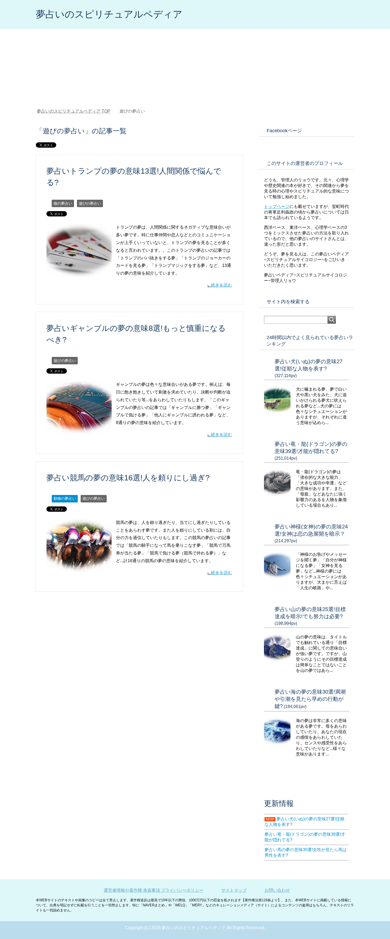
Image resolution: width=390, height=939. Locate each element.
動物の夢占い (65, 498)
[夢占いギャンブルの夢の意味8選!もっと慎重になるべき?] (79, 430)
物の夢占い (63, 203)
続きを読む (221, 285)
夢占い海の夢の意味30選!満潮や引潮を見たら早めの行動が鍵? (310, 699)
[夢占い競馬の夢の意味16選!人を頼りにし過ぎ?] (79, 568)
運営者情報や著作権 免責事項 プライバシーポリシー (153, 890)
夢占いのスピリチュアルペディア (109, 14)
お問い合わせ (277, 890)
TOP (73, 111)
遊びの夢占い (90, 203)
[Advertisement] (195, 69)
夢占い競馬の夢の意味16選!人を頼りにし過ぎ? (128, 477)
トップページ (276, 206)
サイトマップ (234, 890)
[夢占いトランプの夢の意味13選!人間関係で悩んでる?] (79, 273)
